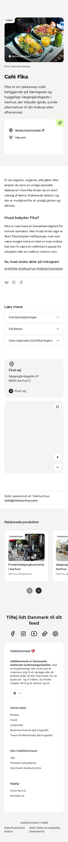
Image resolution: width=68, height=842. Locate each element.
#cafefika (11, 268)
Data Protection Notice (14, 829)
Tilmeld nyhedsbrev (23, 763)
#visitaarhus (27, 268)
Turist (13, 720)
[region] (34, 437)
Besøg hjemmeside (28, 130)
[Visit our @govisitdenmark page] (45, 633)
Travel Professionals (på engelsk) (31, 735)
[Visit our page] (23, 633)
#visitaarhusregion (49, 268)
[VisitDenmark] (22, 651)
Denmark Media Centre (25, 768)
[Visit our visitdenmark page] (34, 633)
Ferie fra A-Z (18, 790)
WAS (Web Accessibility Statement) (44, 829)
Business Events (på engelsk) (29, 730)
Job (12, 757)
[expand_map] (57, 407)
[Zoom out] (57, 467)
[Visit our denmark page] (12, 633)
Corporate (16, 725)
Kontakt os (17, 795)
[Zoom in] (57, 457)
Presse (14, 714)
